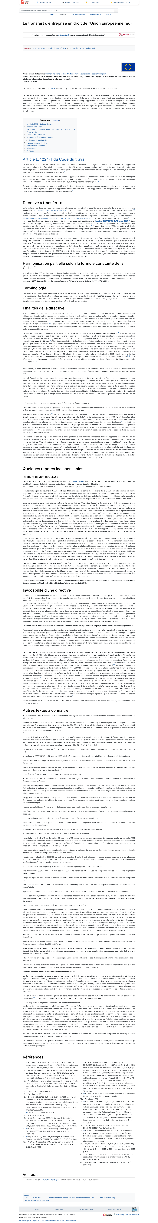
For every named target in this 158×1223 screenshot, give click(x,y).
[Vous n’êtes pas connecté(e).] (129, 11)
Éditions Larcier (64, 35)
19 (114, 665)
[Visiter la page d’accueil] (25, 2)
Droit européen (38, 48)
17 (122, 421)
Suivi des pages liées (85, 1209)
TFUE (53, 88)
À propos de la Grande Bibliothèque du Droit (48, 1220)
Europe (27, 48)
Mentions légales (25, 1220)
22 (34, 998)
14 (128, 356)
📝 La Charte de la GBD (94, 2)
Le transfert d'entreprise (50, 1180)
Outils (36, 1209)
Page (52, 15)
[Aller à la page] (116, 11)
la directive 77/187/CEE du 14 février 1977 (51, 210)
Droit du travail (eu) (57, 48)
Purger (108, 15)
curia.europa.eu (78, 481)
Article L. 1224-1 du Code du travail (54, 159)
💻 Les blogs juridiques (70, 2)
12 (50, 340)
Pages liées (59, 1209)
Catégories (27, 1195)
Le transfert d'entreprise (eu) (82, 48)
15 (36, 361)
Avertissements (70, 1220)
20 (41, 678)
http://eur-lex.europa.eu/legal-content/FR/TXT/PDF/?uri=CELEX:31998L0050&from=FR (58, 218)
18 (125, 662)
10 (50, 328)
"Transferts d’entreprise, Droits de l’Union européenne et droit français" (75, 74)
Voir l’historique (95, 15)
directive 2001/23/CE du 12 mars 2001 (111, 221)
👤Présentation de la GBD (46, 2)
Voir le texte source (78, 15)
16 (52, 414)
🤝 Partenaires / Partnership (120, 2)
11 (118, 333)
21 (73, 696)
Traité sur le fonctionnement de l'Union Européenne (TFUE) (72, 1198)
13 (47, 351)
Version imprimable (114, 1209)
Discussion (62, 15)
